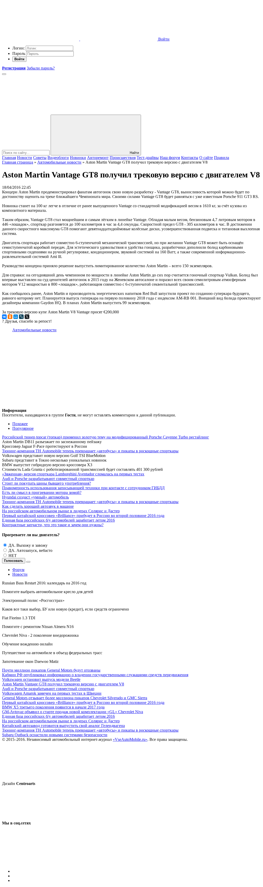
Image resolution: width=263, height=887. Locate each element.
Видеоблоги (58, 157)
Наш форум (170, 157)
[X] (27, 316)
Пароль (18, 53)
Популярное (23, 428)
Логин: (18, 48)
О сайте (206, 157)
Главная (9, 157)
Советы (39, 157)
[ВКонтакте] (4, 316)
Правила (221, 157)
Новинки (78, 157)
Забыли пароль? (41, 68)
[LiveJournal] (21, 316)
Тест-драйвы (148, 157)
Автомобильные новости (34, 330)
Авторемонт (98, 157)
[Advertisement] (131, 372)
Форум (18, 569)
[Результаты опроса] (28, 562)
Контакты (189, 157)
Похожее (20, 424)
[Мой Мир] (15, 316)
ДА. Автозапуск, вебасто (30, 550)
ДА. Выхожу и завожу (28, 545)
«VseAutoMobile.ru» (130, 739)
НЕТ (12, 555)
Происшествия (123, 157)
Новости (24, 157)
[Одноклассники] (10, 316)
